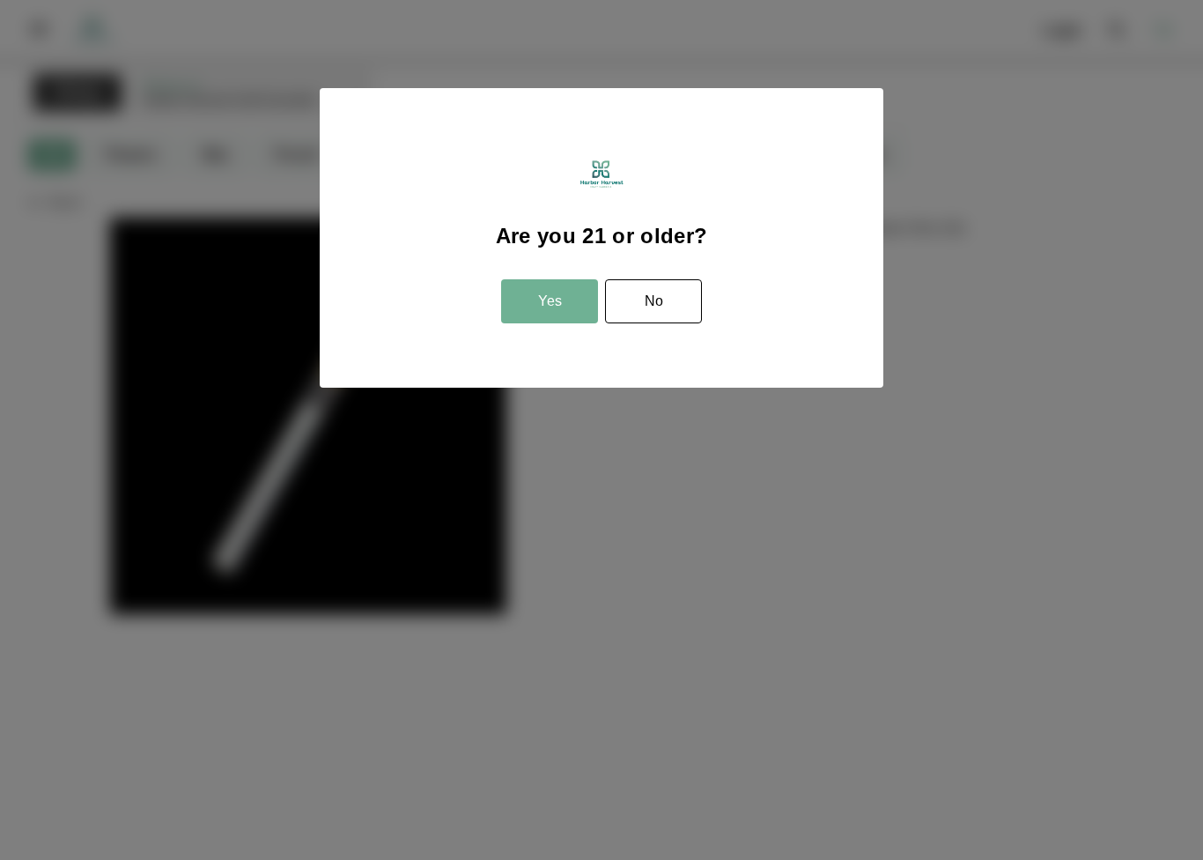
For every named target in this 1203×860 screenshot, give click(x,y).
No (654, 300)
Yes (550, 300)
